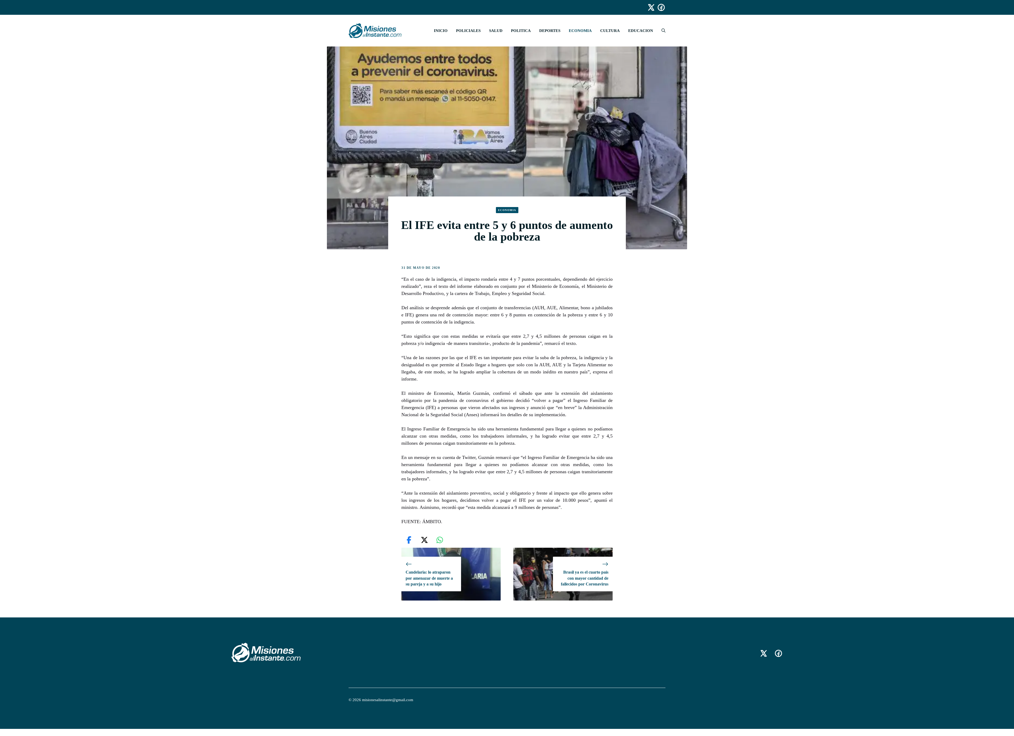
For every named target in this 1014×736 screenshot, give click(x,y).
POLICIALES (468, 31)
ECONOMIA (580, 31)
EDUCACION (640, 31)
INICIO (441, 31)
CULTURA (610, 31)
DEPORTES (549, 31)
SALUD (496, 31)
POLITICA (521, 31)
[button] (661, 30)
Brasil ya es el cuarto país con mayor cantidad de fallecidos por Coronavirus (584, 578)
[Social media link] (649, 7)
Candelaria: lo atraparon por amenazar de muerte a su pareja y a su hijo (429, 578)
